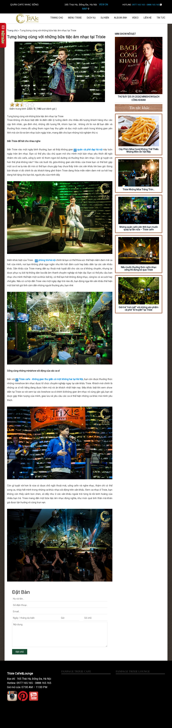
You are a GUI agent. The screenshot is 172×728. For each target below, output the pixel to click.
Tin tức (161, 17)
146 (39, 108)
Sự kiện (105, 17)
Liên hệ (148, 17)
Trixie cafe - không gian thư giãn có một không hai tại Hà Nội (51, 379)
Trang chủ (56, 17)
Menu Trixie (75, 17)
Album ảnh (120, 17)
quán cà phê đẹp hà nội (89, 149)
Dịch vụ (91, 17)
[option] (138, 70)
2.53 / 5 (31, 108)
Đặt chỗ (20, 651)
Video (135, 17)
